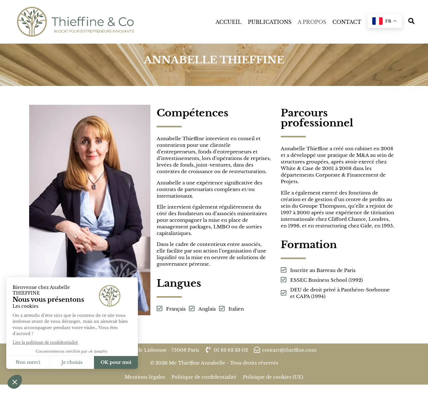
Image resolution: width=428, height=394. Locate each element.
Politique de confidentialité (204, 377)
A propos (312, 22)
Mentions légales (145, 377)
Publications (269, 22)
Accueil (229, 22)
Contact (346, 22)
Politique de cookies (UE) (273, 377)
